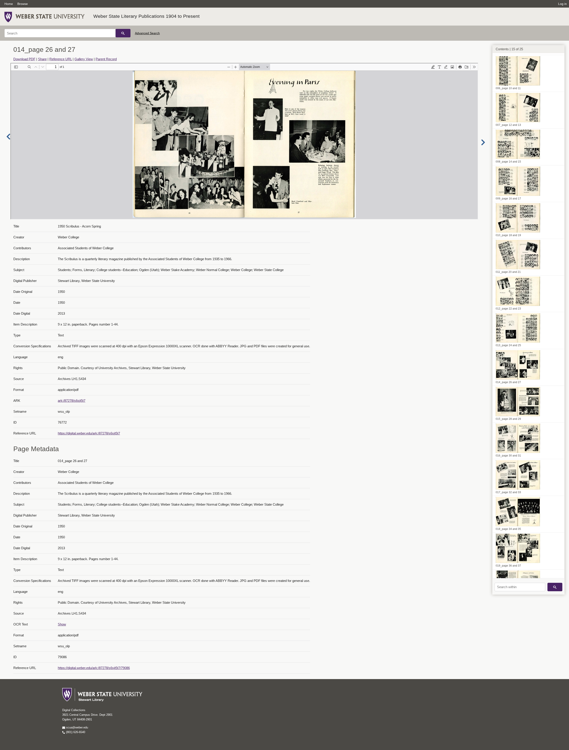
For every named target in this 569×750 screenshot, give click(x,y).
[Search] (123, 33)
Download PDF (24, 59)
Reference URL (60, 59)
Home (8, 4)
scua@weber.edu (76, 727)
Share (42, 59)
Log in (562, 4)
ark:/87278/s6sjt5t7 (71, 400)
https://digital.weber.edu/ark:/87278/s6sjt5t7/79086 (94, 668)
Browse (22, 4)
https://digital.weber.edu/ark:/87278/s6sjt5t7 (89, 433)
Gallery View (83, 59)
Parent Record (106, 59)
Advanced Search (147, 33)
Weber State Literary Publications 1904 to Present (146, 16)
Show (62, 624)
